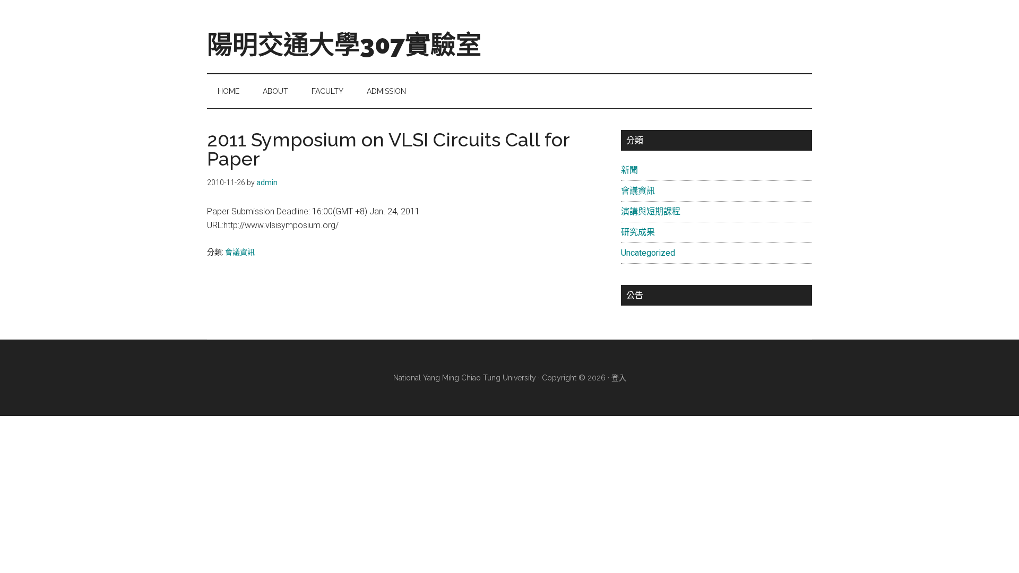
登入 (618, 378)
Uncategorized (648, 253)
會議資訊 (240, 252)
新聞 (629, 170)
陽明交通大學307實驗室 (344, 44)
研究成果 (638, 232)
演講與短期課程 (650, 211)
